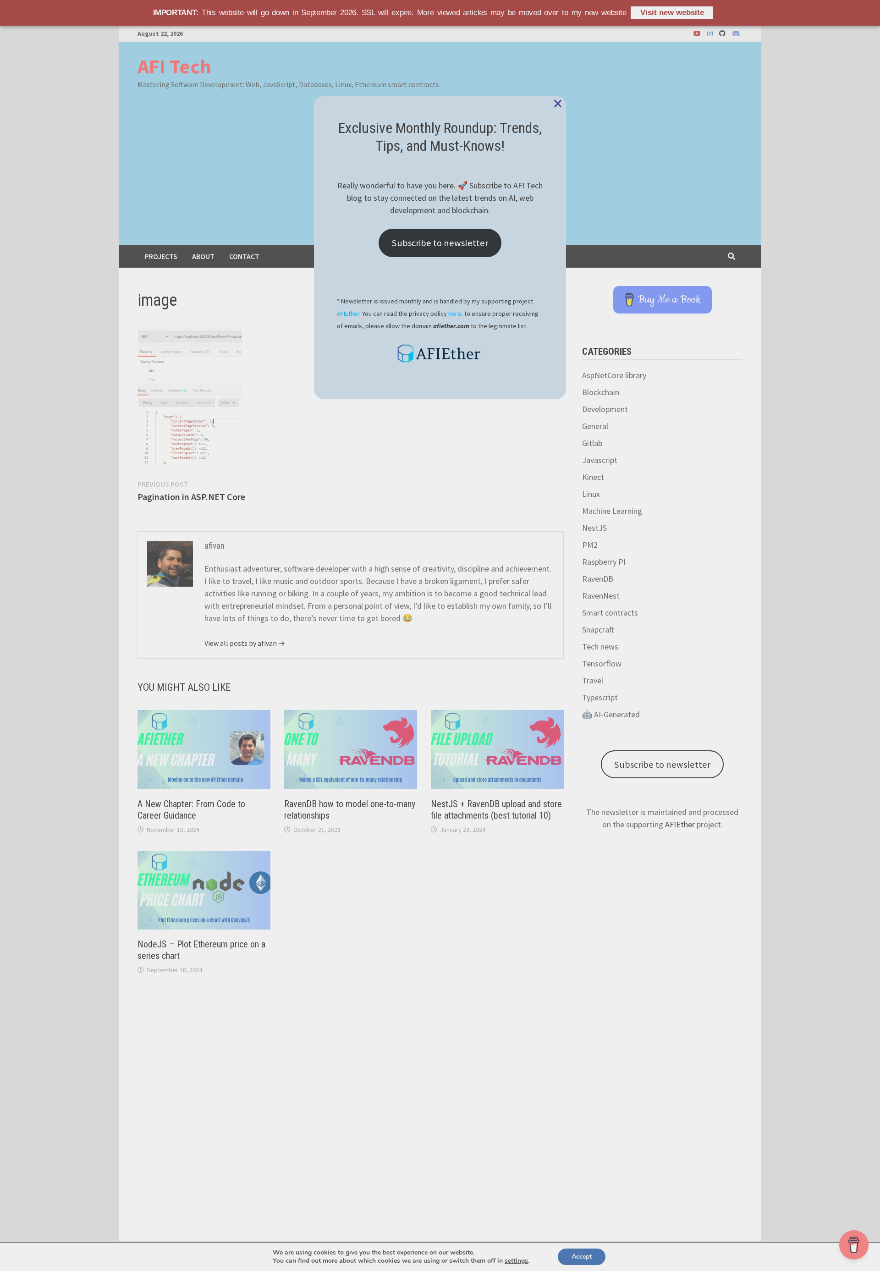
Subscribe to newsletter (440, 243)
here (454, 313)
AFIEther (348, 313)
